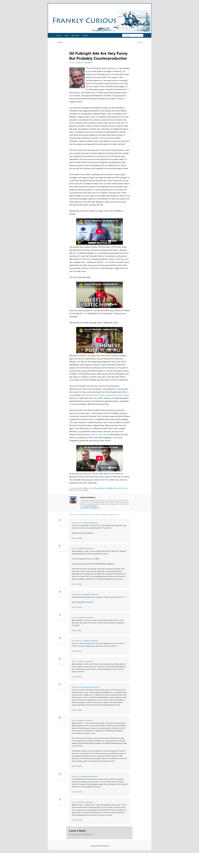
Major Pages (75, 35)
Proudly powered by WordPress (99, 846)
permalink (85, 490)
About (66, 35)
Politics (85, 488)
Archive (58, 35)
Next (141, 42)
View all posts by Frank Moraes (90, 508)
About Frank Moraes (91, 506)
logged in (79, 834)
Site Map (85, 35)
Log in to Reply (77, 538)
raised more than (100, 434)
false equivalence (100, 488)
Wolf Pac (105, 479)
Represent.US (117, 488)
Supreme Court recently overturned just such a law (106, 395)
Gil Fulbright (109, 488)
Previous (59, 42)
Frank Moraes (88, 62)
